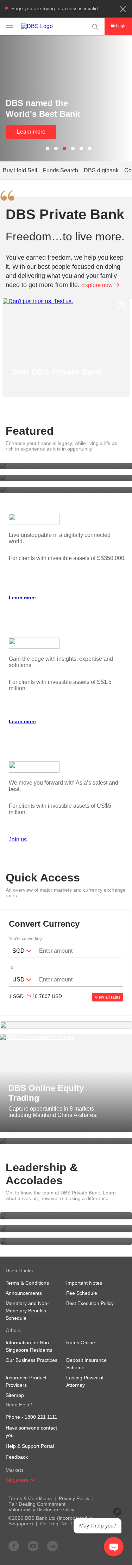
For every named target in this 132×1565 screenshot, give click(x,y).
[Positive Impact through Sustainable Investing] (66, 466)
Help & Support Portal (30, 1446)
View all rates (107, 997)
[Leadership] (66, 1215)
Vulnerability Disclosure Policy (41, 1509)
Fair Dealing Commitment (36, 1504)
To (11, 967)
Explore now (97, 285)
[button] (123, 9)
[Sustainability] (66, 1241)
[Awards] (66, 1228)
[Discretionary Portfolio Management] (66, 1024)
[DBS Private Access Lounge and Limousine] (66, 478)
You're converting (25, 938)
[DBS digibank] (66, 1141)
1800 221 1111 (41, 1417)
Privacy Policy (74, 1498)
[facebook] (13, 1545)
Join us (18, 840)
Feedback (17, 1457)
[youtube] (33, 1545)
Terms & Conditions (30, 1498)
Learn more (31, 132)
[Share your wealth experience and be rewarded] (66, 490)
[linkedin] (52, 1545)
